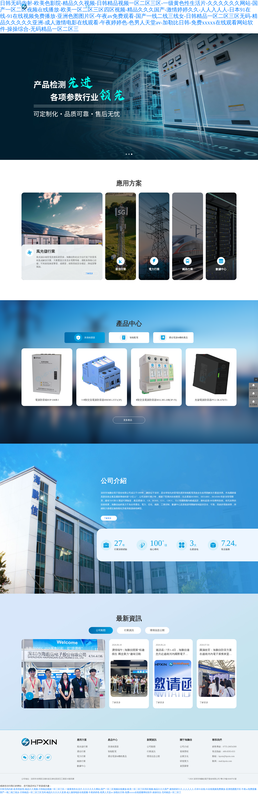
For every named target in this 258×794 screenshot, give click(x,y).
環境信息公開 (157, 630)
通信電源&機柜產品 (178, 337)
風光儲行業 (82, 746)
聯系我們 (171, 7)
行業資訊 (129, 630)
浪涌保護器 (89, 337)
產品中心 (118, 7)
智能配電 (134, 337)
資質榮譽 (184, 766)
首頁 (87, 7)
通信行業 (81, 751)
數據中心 (81, 766)
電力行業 (81, 756)
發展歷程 (184, 751)
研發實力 (184, 761)
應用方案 (102, 7)
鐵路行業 (81, 761)
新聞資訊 (135, 7)
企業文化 (184, 756)
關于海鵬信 (153, 7)
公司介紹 (184, 746)
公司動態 (101, 630)
